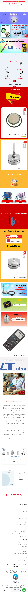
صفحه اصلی (24, 507)
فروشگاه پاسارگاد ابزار (22, 504)
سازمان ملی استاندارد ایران (22, 529)
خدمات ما (25, 511)
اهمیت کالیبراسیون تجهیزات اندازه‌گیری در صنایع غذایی (14, 460)
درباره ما (25, 514)
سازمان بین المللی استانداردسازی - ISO (19, 534)
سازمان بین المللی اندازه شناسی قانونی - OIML (18, 536)
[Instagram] (17, 560)
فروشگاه (25, 509)
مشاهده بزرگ (15, 472)
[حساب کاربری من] (21, 4)
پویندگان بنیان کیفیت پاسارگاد (21, 524)
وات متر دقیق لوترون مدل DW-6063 (20, 355)
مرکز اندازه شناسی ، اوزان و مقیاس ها (20, 531)
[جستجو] (1, 4)
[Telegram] (25, 560)
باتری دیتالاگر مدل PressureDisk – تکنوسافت (17, 134)
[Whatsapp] (21, 560)
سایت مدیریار (24, 527)
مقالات (25, 516)
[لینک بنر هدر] (16, 1)
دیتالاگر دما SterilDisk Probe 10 (20, 277)
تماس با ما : (24, 540)
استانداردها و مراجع (23, 518)
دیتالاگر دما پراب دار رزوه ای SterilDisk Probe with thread (15, 168)
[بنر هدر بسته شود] (1, 1)
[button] (1, 18)
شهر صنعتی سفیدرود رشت (22, 542)
